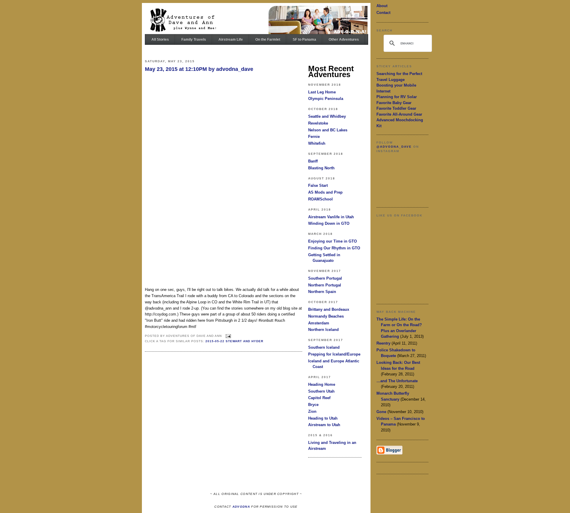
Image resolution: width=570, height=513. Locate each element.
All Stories (160, 39)
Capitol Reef (319, 398)
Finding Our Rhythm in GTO (334, 248)
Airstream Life (230, 39)
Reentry (383, 343)
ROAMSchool (320, 199)
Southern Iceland (324, 347)
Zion (312, 411)
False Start (318, 185)
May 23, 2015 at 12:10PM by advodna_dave (199, 69)
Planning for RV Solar (396, 97)
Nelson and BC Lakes (327, 130)
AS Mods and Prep (325, 192)
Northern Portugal (324, 285)
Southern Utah (321, 391)
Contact (383, 12)
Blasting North (321, 168)
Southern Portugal (325, 278)
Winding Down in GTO (328, 223)
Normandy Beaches (326, 316)
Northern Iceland (323, 329)
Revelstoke (318, 123)
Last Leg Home (322, 92)
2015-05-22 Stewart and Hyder (234, 341)
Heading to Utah (323, 418)
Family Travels (193, 39)
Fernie (314, 136)
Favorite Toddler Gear (396, 108)
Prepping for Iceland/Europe (334, 354)
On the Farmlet (267, 39)
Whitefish (316, 143)
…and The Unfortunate (397, 381)
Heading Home (321, 384)
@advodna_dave (394, 146)
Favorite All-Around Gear (399, 114)
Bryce (313, 404)
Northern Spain (322, 291)
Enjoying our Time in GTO (332, 241)
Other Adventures (344, 39)
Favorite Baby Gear (393, 103)
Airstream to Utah (324, 425)
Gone (381, 412)
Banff (313, 161)
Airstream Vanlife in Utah (331, 217)
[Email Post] (227, 335)
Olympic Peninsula (325, 98)
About (381, 6)
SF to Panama (304, 39)
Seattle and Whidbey (327, 116)
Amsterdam (318, 323)
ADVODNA (241, 506)
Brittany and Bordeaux (328, 309)
